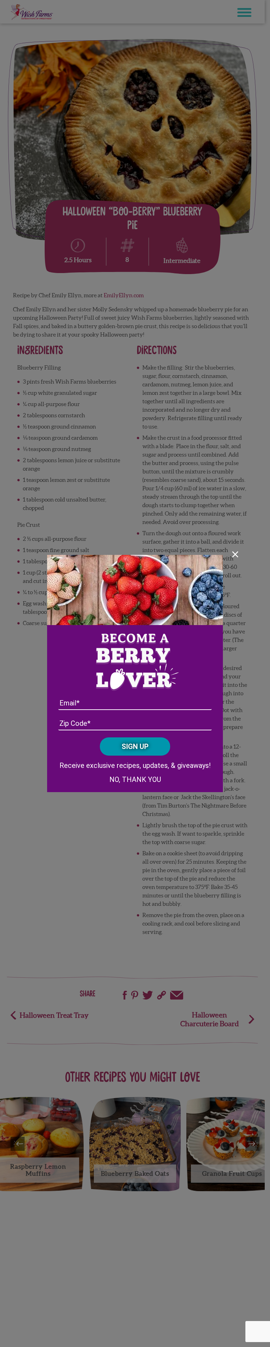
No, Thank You (135, 779)
